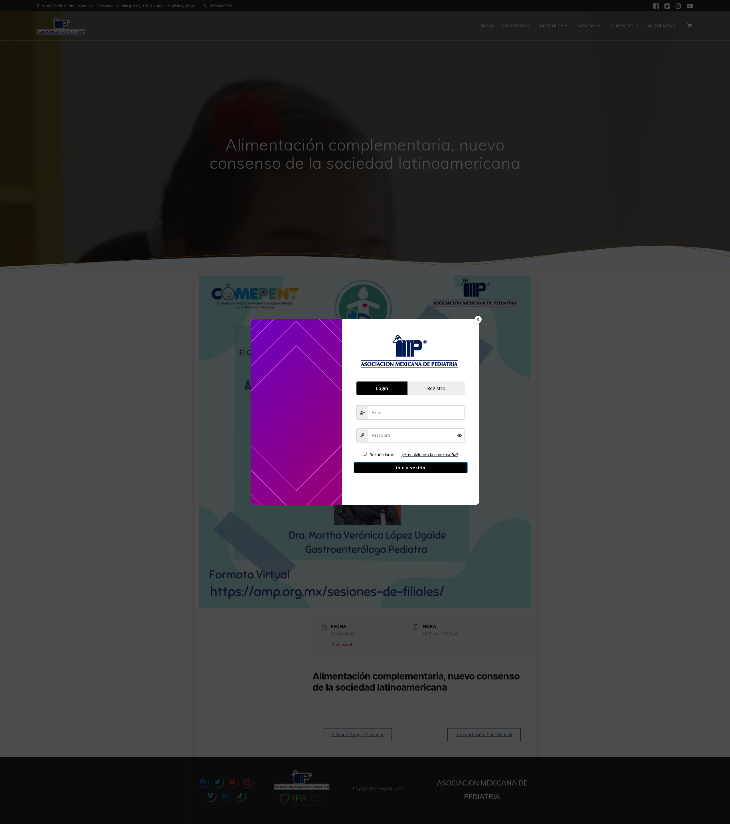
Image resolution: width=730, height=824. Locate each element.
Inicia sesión (410, 467)
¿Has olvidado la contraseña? (429, 454)
